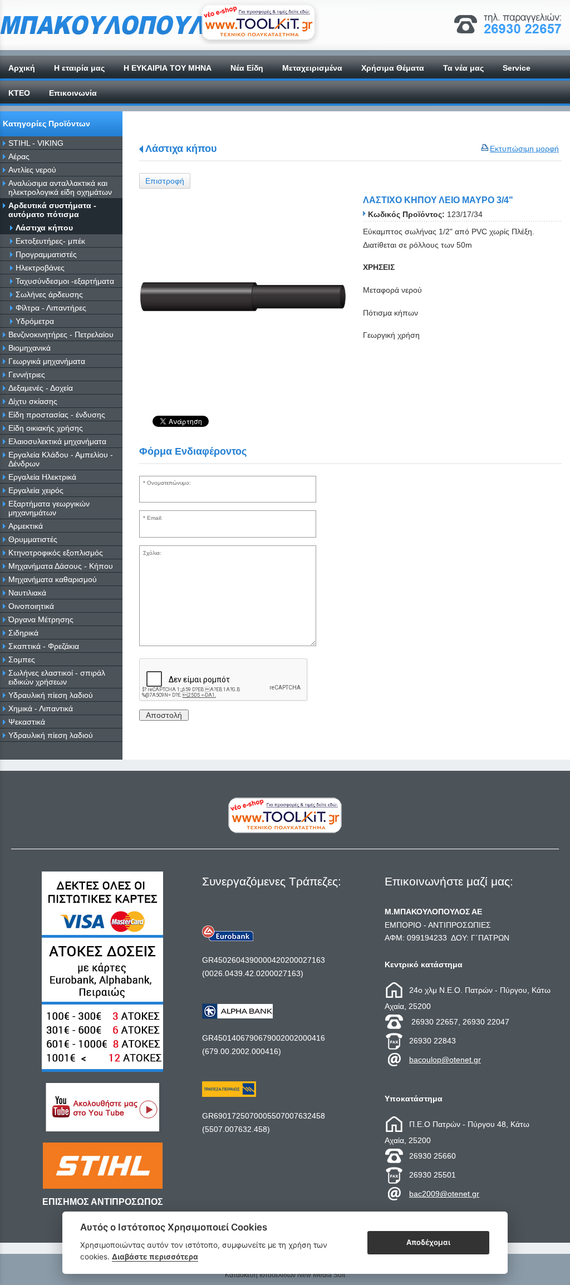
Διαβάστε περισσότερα (155, 1256)
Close (285, 732)
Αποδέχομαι (428, 1242)
